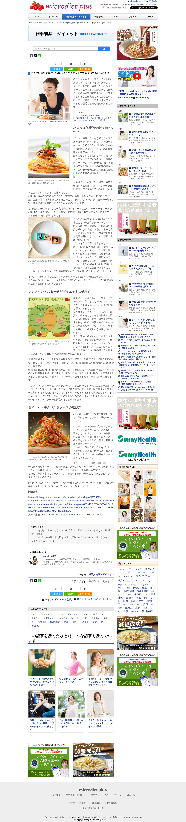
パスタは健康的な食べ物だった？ (87, 115)
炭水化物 (42, 622)
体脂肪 (136, 588)
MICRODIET (153, 1)
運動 (137, 607)
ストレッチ (128, 576)
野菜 (145, 608)
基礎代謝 (129, 591)
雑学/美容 (98, 16)
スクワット (141, 572)
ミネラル (144, 584)
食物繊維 (35, 626)
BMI (33, 614)
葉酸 (95, 622)
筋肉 (125, 601)
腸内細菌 (84, 622)
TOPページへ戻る (84, 599)
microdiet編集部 (49, 556)
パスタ (84, 614)
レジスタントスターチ (69, 618)
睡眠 (139, 598)
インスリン (122, 569)
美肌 (131, 604)
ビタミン (146, 581)
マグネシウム (49, 618)
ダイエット (72, 614)
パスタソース (97, 614)
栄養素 (137, 594)
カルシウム (44, 614)
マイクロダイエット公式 (58, 599)
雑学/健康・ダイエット (76, 16)
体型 (128, 588)
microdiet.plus (93, 790)
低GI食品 (95, 618)
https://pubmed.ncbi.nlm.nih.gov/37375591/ (79, 497)
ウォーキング (135, 569)
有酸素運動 (142, 591)
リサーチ (132, 16)
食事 (125, 611)
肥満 (74, 622)
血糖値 (128, 607)
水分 (145, 594)
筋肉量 (133, 601)
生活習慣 (129, 598)
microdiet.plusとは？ (137, 1)
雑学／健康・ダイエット (101, 574)
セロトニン (58, 614)
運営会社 (96, 803)
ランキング (54, 16)
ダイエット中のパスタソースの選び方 (89, 120)
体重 (144, 587)
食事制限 (134, 612)
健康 (106, 618)
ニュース (149, 16)
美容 (125, 604)
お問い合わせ (111, 803)
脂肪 (145, 604)
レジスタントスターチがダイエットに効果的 (92, 118)
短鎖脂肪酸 (55, 622)
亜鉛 (85, 618)
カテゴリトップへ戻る (104, 599)
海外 (116, 16)
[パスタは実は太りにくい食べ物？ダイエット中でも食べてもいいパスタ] (49, 119)
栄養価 (128, 595)
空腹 (145, 598)
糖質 (66, 622)
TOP (37, 16)
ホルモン (35, 618)
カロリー (129, 572)
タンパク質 (143, 576)
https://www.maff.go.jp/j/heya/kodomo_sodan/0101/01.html (71, 514)
